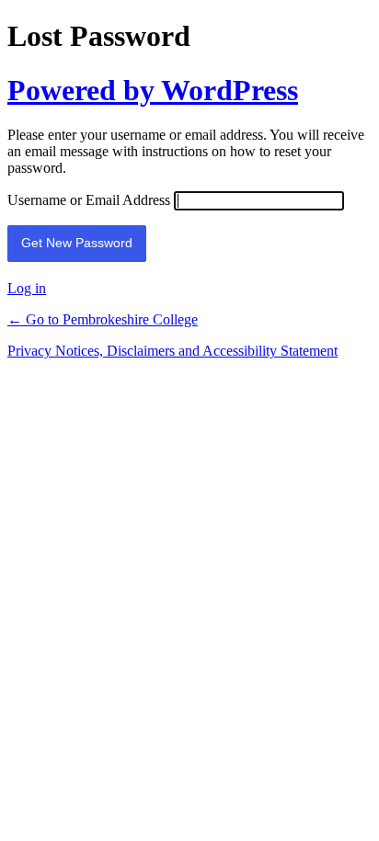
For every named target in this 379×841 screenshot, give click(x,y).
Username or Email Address (88, 200)
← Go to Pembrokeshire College (102, 319)
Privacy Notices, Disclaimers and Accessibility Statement (172, 350)
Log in (26, 288)
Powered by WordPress (152, 90)
